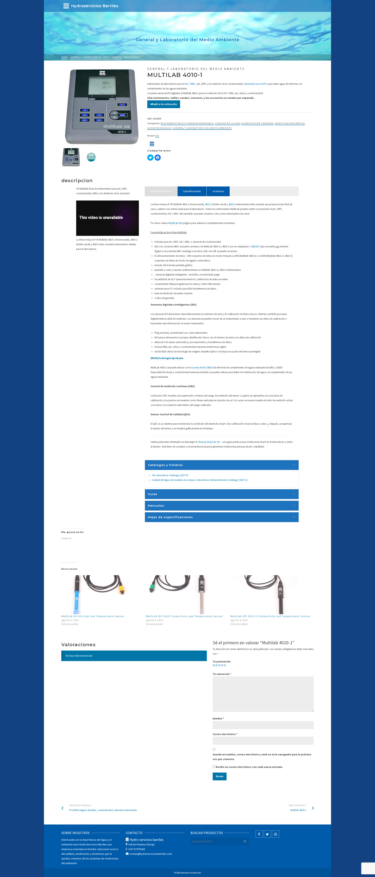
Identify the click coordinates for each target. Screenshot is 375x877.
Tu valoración (222, 674)
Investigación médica (290, 123)
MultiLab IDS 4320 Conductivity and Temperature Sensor (184, 616)
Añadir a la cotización (163, 104)
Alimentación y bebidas (257, 123)
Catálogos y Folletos (165, 465)
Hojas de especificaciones (170, 517)
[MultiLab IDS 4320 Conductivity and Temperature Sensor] (186, 594)
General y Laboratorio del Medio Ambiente (202, 128)
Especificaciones (192, 191)
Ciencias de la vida (227, 123)
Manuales (156, 505)
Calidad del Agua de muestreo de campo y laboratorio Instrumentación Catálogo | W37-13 (199, 480)
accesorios (218, 191)
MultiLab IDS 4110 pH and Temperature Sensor (93, 616)
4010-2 (208, 204)
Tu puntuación (222, 661)
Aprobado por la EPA (255, 84)
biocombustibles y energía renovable (187, 123)
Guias (152, 494)
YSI (157, 135)
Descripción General (161, 191)
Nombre (218, 718)
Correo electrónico (225, 734)
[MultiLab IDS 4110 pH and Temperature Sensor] (101, 594)
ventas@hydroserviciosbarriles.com (150, 854)
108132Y (255, 246)
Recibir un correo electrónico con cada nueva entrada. (249, 767)
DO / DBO (190, 84)
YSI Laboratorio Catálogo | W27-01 (170, 475)
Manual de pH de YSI (209, 442)
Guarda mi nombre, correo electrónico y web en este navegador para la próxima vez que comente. (262, 757)
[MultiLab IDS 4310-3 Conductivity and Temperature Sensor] (270, 594)
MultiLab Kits (176, 223)
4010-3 (232, 204)
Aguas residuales (159, 128)
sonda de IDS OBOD (202, 367)
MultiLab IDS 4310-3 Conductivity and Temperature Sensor (270, 616)
